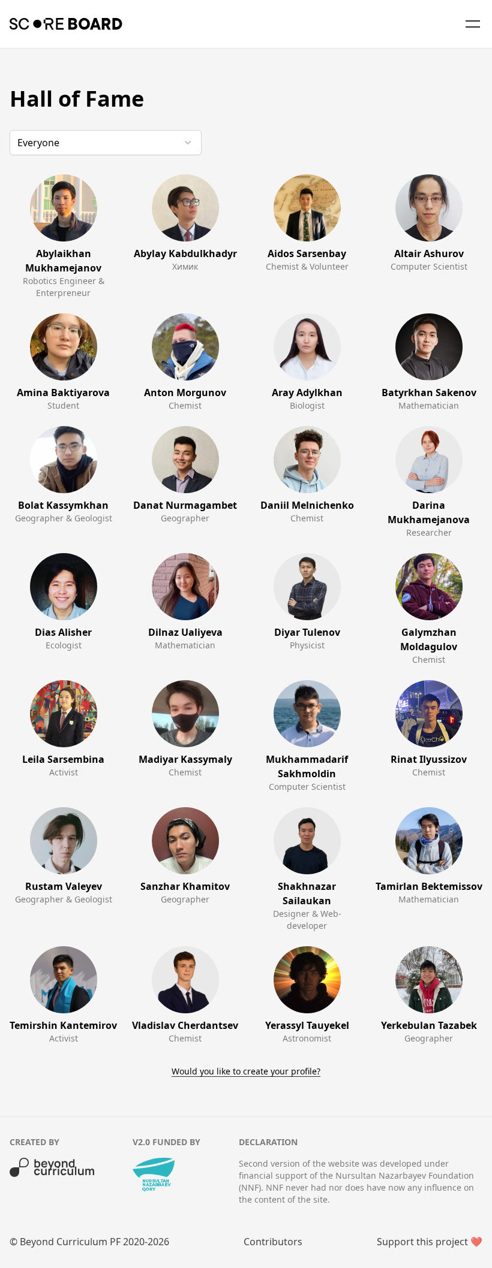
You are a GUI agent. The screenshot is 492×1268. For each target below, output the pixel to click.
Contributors (273, 1241)
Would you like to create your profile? (246, 1071)
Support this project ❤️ (429, 1241)
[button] (106, 142)
